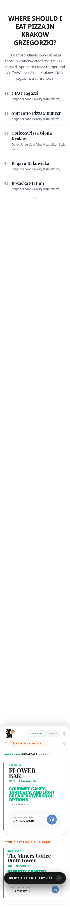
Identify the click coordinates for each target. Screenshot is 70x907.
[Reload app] (64, 743)
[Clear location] (47, 743)
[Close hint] (59, 878)
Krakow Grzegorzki (29, 743)
